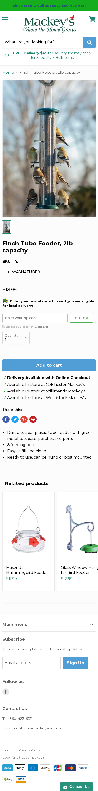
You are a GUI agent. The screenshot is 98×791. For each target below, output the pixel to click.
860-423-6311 (21, 718)
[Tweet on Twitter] (15, 419)
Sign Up (75, 662)
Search (8, 750)
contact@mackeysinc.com (38, 728)
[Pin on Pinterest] (33, 419)
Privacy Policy (29, 750)
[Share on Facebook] (6, 419)
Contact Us (78, 787)
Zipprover (41, 326)
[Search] (89, 42)
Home (8, 72)
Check (81, 318)
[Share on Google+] (24, 419)
